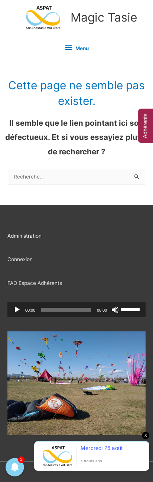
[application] (76, 309)
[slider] (131, 309)
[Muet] (115, 310)
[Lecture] (17, 310)
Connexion (20, 259)
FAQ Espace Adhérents (34, 283)
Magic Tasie (104, 17)
